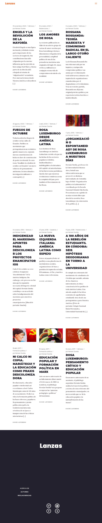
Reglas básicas (24, 495)
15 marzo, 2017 (44, 349)
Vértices (31, 26)
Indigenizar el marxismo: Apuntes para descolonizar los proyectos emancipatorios (24, 250)
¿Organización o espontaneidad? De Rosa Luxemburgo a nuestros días (77, 149)
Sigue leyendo (19, 89)
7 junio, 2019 (70, 133)
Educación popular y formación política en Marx (49, 364)
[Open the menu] (96, 3)
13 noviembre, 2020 (19, 26)
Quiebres (53, 230)
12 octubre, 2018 (18, 230)
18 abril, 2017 (17, 348)
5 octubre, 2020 (71, 26)
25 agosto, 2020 (18, 124)
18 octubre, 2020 (45, 26)
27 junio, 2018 (43, 230)
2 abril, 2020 (43, 124)
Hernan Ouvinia (19, 29)
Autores (24, 492)
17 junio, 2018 (70, 230)
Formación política (19, 351)
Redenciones (43, 29)
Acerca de (24, 488)
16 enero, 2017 (70, 349)
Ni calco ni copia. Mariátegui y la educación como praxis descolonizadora (24, 367)
